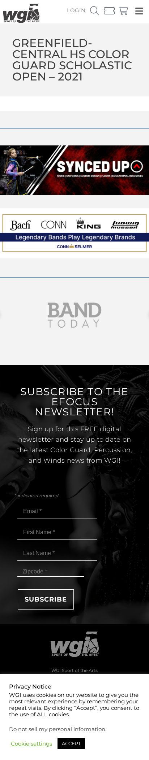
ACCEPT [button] (71, 743)
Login (76, 10)
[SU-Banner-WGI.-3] (74, 192)
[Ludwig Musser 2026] (74, 255)
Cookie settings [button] (31, 744)
